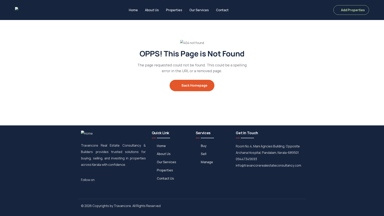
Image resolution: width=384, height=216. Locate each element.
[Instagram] (104, 179)
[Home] (21, 10)
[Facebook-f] (100, 179)
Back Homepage (194, 85)
